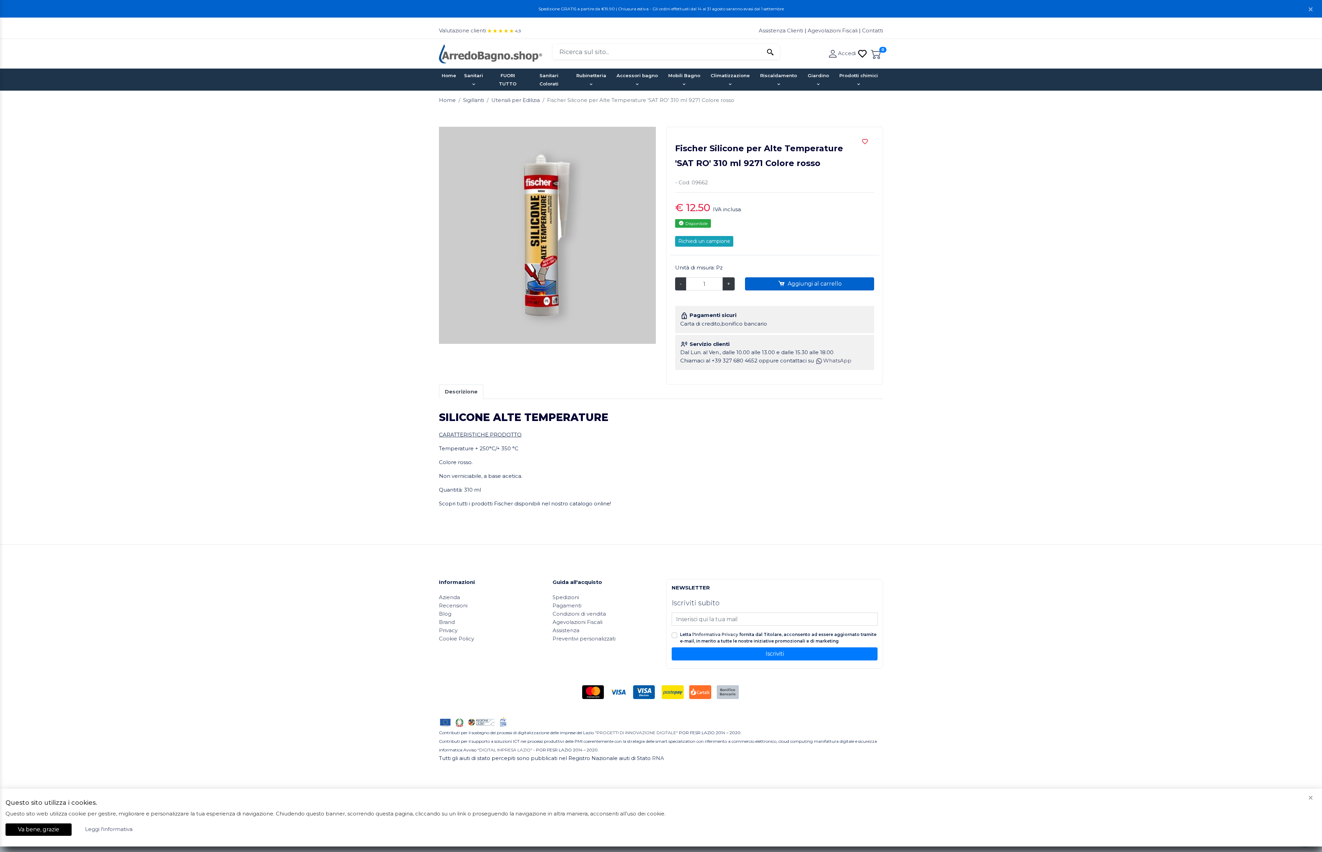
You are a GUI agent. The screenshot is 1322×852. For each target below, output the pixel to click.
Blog (445, 613)
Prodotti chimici (858, 75)
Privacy (448, 630)
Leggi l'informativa (109, 829)
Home (449, 75)
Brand (447, 622)
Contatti (872, 30)
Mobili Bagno (684, 75)
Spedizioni (566, 597)
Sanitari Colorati (548, 79)
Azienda (449, 597)
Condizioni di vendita (579, 613)
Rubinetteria (591, 75)
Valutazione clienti (462, 30)
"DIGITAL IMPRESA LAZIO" (505, 749)
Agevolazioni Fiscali (833, 30)
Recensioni (453, 605)
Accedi (847, 53)
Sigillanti (473, 100)
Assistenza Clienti (782, 30)
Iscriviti (775, 653)
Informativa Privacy (716, 634)
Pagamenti (567, 605)
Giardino (818, 75)
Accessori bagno (637, 75)
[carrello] (876, 53)
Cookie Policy (456, 638)
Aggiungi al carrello (814, 283)
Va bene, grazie (38, 829)
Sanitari (473, 75)
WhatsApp (837, 360)
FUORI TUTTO (507, 79)
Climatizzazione (730, 75)
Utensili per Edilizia (515, 100)
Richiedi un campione (704, 241)
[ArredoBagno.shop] (490, 53)
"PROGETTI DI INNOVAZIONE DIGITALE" (636, 732)
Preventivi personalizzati (584, 638)
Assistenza (566, 630)
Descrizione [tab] (461, 391)
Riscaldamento (778, 75)
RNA (658, 758)
